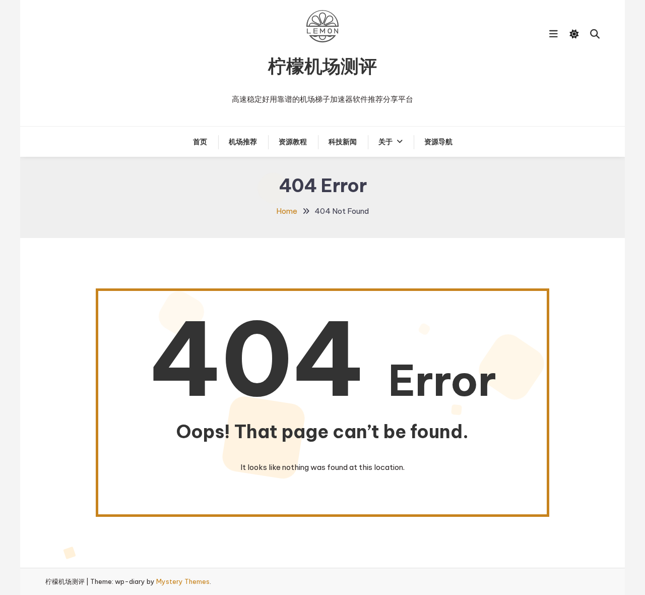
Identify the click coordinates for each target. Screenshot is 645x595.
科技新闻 (343, 141)
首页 (200, 141)
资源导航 (438, 141)
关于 (385, 141)
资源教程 (293, 141)
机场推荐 (243, 141)
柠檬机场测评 (322, 66)
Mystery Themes (183, 581)
